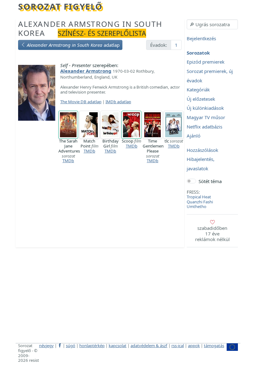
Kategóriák (198, 90)
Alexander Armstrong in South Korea (90, 28)
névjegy (46, 345)
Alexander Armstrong (85, 71)
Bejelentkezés (201, 39)
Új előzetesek (201, 99)
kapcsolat (117, 345)
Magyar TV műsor (206, 117)
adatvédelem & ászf (148, 345)
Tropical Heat (199, 197)
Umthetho (196, 206)
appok (194, 345)
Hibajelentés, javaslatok (200, 164)
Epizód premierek (205, 62)
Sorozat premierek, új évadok (210, 76)
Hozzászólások (202, 150)
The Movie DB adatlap (80, 101)
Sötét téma (210, 181)
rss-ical (177, 345)
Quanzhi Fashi (200, 202)
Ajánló (193, 136)
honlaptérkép (92, 345)
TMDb (68, 160)
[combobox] (212, 24)
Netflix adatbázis (204, 126)
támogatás (214, 345)
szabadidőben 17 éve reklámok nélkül (212, 233)
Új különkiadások (205, 108)
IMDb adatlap (118, 101)
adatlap (73, 45)
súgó (70, 345)
